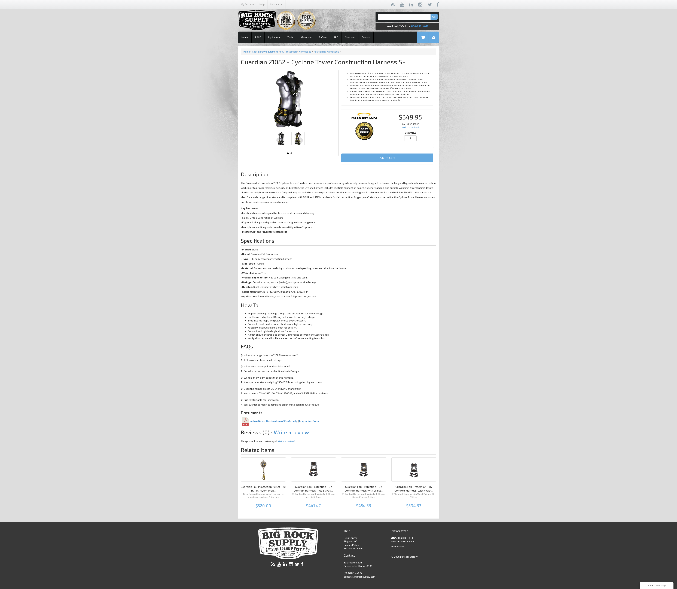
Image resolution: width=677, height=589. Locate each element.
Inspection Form (309, 420)
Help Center (350, 537)
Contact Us (276, 4)
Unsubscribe (397, 546)
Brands (366, 37)
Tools (290, 37)
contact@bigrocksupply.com (359, 576)
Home (245, 37)
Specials (350, 37)
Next (300, 140)
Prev (279, 140)
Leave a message (656, 585)
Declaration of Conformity (282, 420)
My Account (247, 4)
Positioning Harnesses (326, 51)
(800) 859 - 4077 (353, 573)
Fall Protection (288, 51)
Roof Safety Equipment (265, 51)
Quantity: (410, 132)
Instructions (257, 420)
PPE (336, 37)
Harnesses (305, 51)
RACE (258, 37)
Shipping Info (351, 541)
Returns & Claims (353, 548)
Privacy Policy (351, 544)
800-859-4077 (419, 26)
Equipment (274, 37)
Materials (306, 37)
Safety (323, 37)
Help (262, 4)
